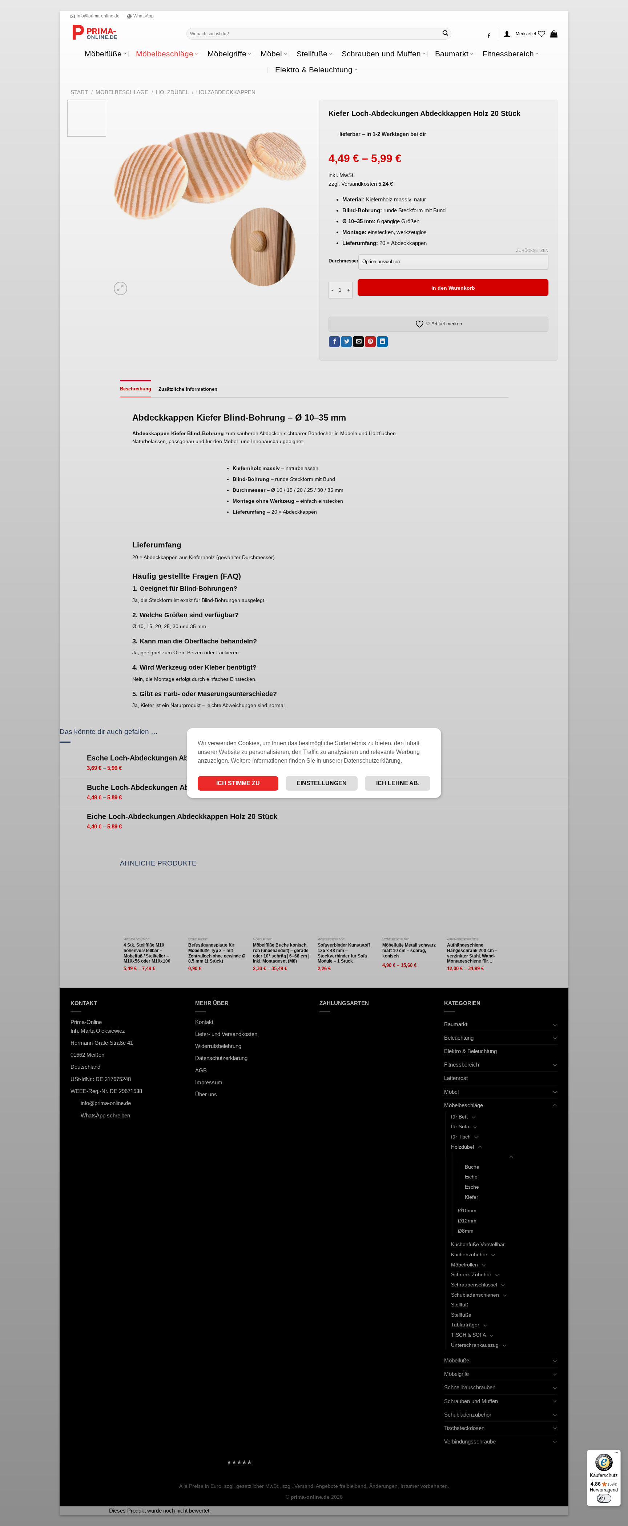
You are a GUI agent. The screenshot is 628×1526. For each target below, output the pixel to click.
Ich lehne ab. (397, 783)
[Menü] (616, 1454)
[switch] (604, 1498)
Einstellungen (322, 783)
